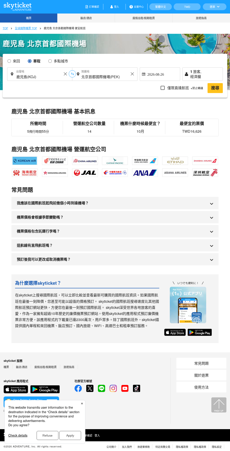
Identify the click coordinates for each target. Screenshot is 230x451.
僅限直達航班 (184, 87)
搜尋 (215, 88)
